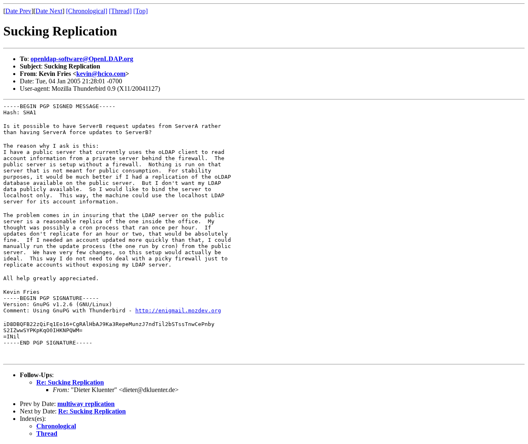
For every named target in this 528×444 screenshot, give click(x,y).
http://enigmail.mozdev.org (178, 310)
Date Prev (18, 10)
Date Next (48, 10)
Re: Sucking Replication (70, 382)
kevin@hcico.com (100, 73)
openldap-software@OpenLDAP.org (82, 58)
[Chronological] (86, 10)
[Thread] (120, 10)
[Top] (140, 10)
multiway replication (86, 403)
